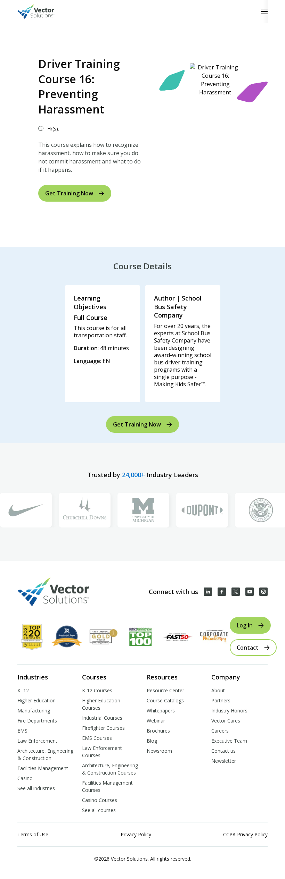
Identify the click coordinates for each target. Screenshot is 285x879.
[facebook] (222, 592)
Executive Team (229, 740)
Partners (220, 700)
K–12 (23, 690)
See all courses (99, 810)
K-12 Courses (97, 690)
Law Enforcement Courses (102, 752)
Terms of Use (32, 834)
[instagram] (263, 592)
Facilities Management (42, 768)
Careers (220, 730)
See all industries (36, 788)
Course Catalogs (165, 700)
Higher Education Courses (101, 704)
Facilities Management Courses (107, 786)
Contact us (223, 750)
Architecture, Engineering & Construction (45, 754)
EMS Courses (97, 738)
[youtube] (249, 592)
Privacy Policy (136, 834)
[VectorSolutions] (42, 11)
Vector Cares (225, 720)
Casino (25, 778)
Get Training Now (69, 193)
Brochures (158, 730)
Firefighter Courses (103, 728)
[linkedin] (208, 592)
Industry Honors (229, 710)
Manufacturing (33, 710)
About (218, 690)
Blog (152, 740)
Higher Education (36, 700)
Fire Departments (37, 720)
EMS (22, 730)
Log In (245, 625)
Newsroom (159, 750)
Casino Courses (99, 800)
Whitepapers (161, 710)
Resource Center (165, 690)
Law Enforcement (37, 740)
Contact (248, 647)
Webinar (156, 720)
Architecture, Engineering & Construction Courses (110, 769)
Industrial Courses (102, 718)
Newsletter (223, 761)
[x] (235, 592)
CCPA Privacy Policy (245, 834)
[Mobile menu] (264, 11)
